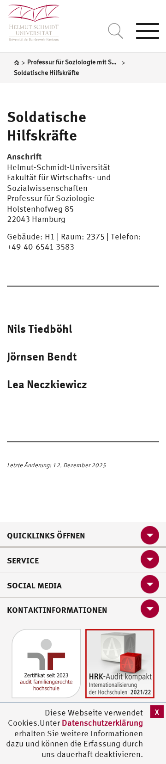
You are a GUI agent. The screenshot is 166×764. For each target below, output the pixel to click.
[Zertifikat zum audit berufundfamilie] (46, 662)
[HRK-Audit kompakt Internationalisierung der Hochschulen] (119, 662)
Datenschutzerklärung (102, 722)
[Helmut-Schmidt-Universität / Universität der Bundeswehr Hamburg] (29, 20)
